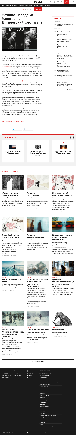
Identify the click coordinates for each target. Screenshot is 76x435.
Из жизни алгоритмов (44, 384)
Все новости (70, 89)
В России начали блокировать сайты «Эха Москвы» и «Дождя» (64, 84)
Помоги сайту (11, 1)
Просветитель (42, 391)
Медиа (30, 5)
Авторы (16, 373)
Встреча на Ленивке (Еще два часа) (13, 152)
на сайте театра (6, 66)
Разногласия (42, 413)
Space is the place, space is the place (11, 236)
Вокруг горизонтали (44, 375)
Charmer (47, 432)
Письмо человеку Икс (38, 330)
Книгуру (41, 424)
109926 (12, 354)
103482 (39, 208)
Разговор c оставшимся (33, 194)
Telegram (31, 373)
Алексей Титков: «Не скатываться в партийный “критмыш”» (37, 282)
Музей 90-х (42, 420)
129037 (64, 336)
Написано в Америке (44, 406)
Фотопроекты (5, 373)
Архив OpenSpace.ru (6, 375)
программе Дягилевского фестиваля (25, 81)
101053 (14, 255)
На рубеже (42, 393)
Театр (26, 5)
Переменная (42, 404)
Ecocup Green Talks (43, 386)
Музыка (14, 5)
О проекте (4, 1)
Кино (3, 5)
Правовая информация (32, 432)
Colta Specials (47, 5)
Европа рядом (42, 402)
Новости (38, 9)
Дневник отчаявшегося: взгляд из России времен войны (63, 282)
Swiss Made (42, 411)
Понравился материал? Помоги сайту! (13, 121)
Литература (21, 5)
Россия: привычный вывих (8, 191)
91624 (37, 342)
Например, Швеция (44, 395)
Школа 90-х (42, 422)
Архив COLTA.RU (6, 377)
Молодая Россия (43, 377)
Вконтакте (31, 370)
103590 (64, 256)
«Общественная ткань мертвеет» (10, 194)
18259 (12, 208)
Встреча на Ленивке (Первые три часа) (63, 152)
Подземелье (58, 330)
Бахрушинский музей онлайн (46, 426)
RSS (30, 377)
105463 (37, 306)
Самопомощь (42, 388)
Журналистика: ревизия (45, 373)
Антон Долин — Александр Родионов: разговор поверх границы (13, 333)
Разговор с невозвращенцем (35, 236)
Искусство (8, 5)
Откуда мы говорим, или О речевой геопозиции (62, 237)
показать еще (38, 361)
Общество (36, 5)
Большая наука (42, 408)
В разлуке (29, 191)
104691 (13, 290)
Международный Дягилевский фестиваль (12, 51)
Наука (41, 5)
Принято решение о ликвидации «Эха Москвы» (63, 46)
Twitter (30, 375)
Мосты (41, 379)
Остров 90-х (42, 417)
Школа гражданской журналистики (47, 415)
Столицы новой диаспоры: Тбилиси (62, 194)
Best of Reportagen (43, 400)
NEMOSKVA (42, 397)
